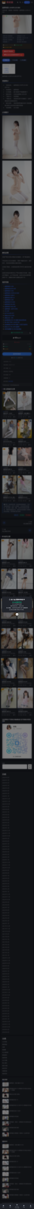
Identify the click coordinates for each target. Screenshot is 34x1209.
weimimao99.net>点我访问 (20, 608)
